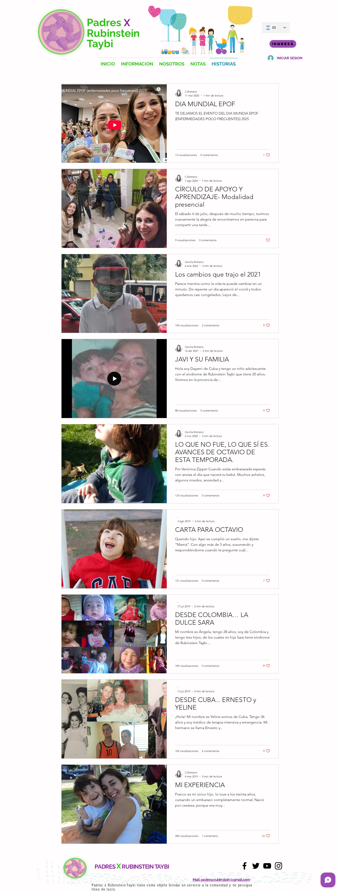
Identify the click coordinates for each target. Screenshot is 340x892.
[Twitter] (256, 866)
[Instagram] (278, 866)
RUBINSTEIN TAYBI (145, 866)
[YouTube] (267, 866)
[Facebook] (244, 866)
